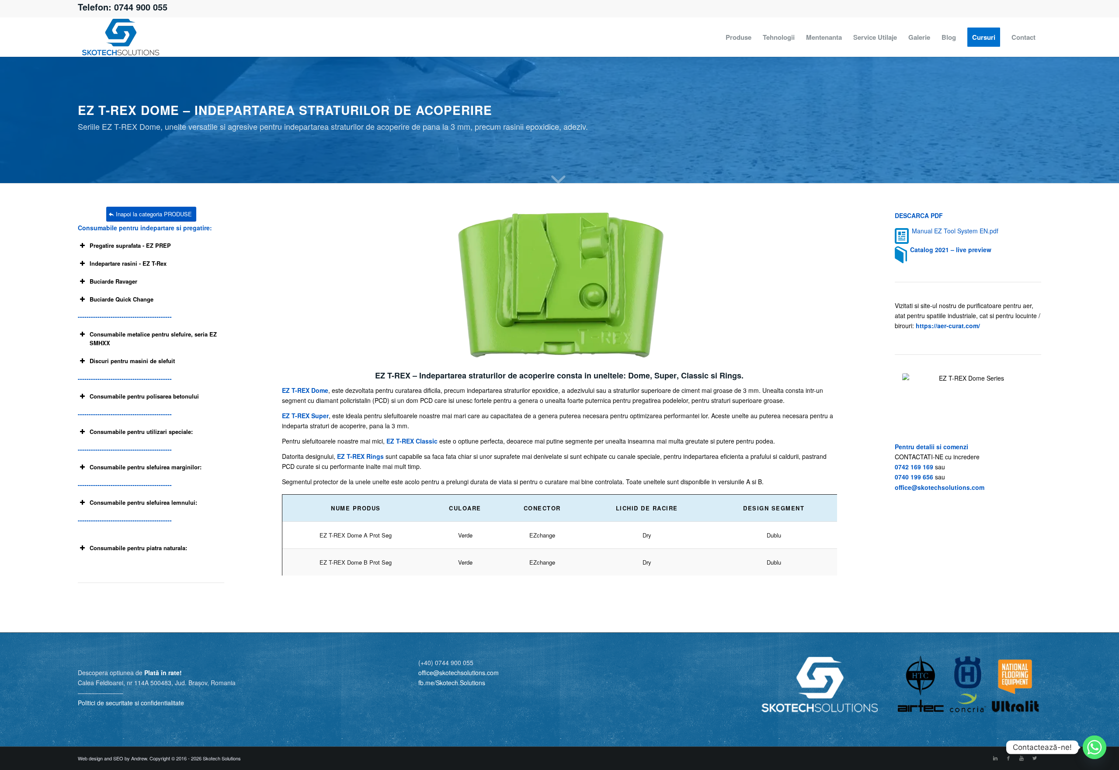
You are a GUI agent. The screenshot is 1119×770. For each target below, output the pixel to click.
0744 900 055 (140, 6)
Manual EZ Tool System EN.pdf (955, 230)
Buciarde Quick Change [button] (121, 299)
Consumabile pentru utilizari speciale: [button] (141, 431)
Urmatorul (817, 284)
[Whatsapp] (1094, 747)
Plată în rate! (163, 672)
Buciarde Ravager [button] (113, 281)
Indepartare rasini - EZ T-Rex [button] (128, 263)
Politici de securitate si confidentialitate (131, 702)
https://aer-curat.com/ (948, 325)
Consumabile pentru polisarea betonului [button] (144, 396)
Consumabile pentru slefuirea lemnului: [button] (143, 502)
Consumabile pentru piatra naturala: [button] (138, 548)
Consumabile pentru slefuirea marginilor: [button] (146, 467)
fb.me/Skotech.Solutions (451, 682)
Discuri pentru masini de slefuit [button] (132, 361)
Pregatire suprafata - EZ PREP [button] (130, 245)
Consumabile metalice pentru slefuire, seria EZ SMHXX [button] (153, 338)
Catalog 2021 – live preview (950, 249)
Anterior (301, 284)
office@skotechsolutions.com (939, 487)
